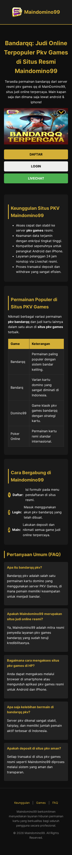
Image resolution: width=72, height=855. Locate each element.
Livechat (36, 178)
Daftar (36, 154)
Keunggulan (22, 802)
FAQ (55, 802)
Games (41, 802)
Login (36, 166)
